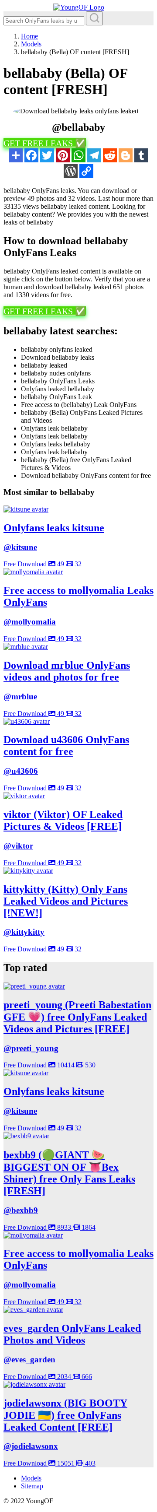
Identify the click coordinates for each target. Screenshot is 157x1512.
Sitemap (32, 1486)
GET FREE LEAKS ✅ (44, 143)
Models (31, 1478)
